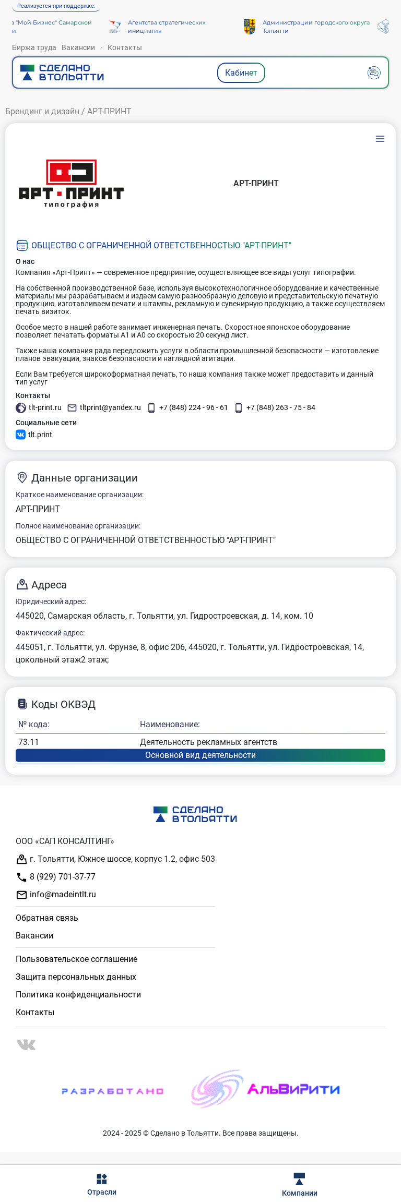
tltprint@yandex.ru (110, 407)
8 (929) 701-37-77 (62, 877)
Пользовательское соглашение (76, 959)
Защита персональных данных (76, 977)
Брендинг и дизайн (42, 111)
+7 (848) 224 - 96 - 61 (193, 407)
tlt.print (40, 434)
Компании (299, 1193)
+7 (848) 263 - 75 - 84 (280, 407)
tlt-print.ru (45, 407)
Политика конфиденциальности (78, 995)
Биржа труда (34, 47)
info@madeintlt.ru (62, 894)
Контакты (125, 47)
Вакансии (78, 47)
